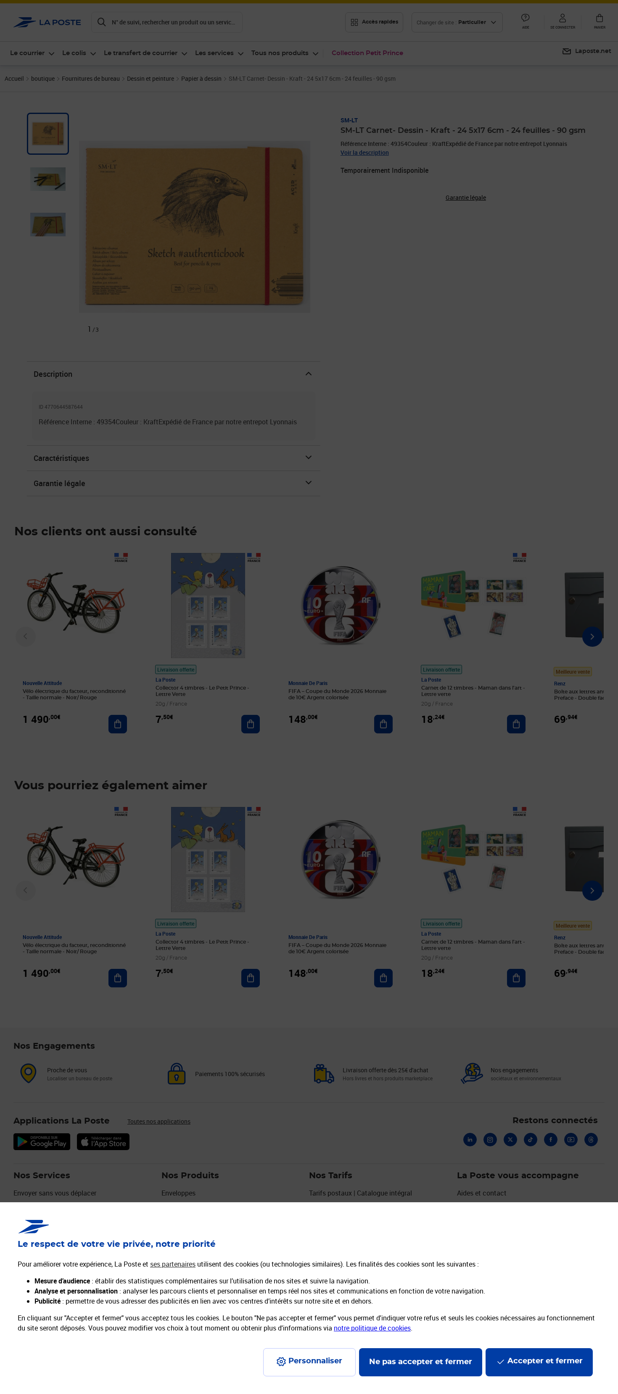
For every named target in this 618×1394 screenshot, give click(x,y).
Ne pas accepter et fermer (420, 1362)
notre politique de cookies (372, 1328)
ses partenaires (172, 1264)
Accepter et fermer (545, 1361)
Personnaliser (315, 1361)
